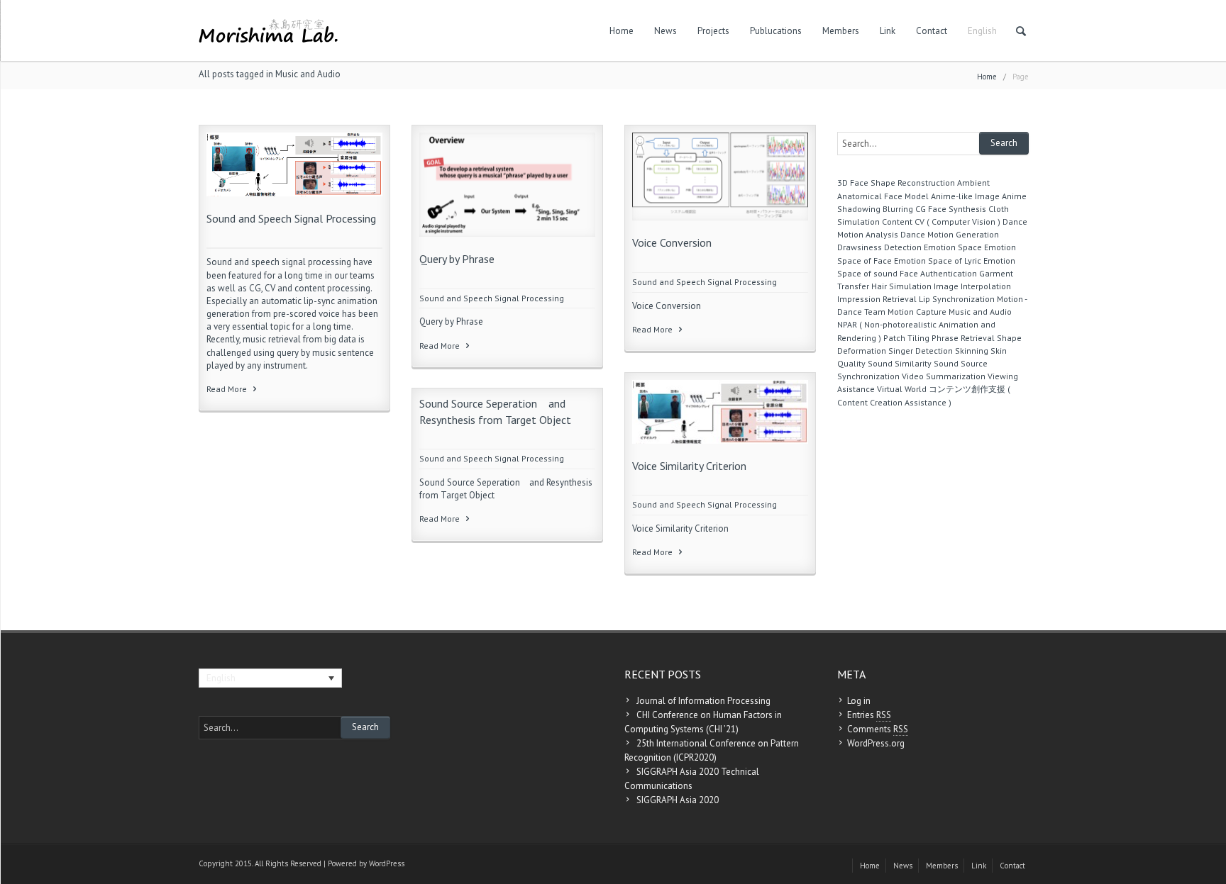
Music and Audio (980, 311)
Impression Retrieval (877, 298)
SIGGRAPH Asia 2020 (677, 800)
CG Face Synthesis (950, 208)
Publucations (776, 31)
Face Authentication (938, 273)
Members (840, 31)
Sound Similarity (900, 363)
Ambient (973, 182)
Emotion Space (953, 247)
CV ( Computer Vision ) (957, 221)
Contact (931, 31)
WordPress (386, 863)
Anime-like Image (965, 196)
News (665, 31)
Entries (869, 715)
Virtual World (902, 389)
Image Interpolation (972, 286)
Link (887, 31)
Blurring (898, 208)
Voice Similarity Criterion (689, 466)
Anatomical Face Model (883, 196)
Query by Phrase (461, 259)
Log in (859, 701)
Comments (877, 729)
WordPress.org (876, 743)
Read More (227, 389)
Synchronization (868, 376)
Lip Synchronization (957, 298)
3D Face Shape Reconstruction (896, 182)
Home (621, 31)
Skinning (971, 350)
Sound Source (961, 363)
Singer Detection (920, 350)
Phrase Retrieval (963, 337)
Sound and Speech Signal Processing (291, 218)
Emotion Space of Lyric (937, 260)
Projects (713, 31)
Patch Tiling (906, 337)
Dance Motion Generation (949, 234)
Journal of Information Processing (703, 701)
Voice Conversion (672, 242)
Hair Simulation (901, 286)
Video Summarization (943, 376)
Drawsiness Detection (879, 247)
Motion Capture (917, 311)
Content (897, 221)
